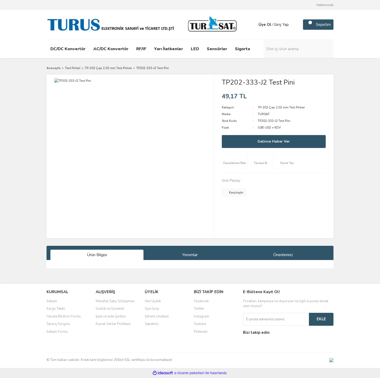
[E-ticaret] (189, 372)
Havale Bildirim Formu (64, 316)
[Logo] (143, 24)
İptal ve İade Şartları (111, 316)
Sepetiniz (151, 324)
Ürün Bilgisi (97, 255)
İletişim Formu (57, 331)
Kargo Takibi (56, 308)
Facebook (201, 301)
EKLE (321, 319)
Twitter (199, 308)
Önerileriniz (283, 255)
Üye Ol (265, 24)
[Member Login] (253, 24)
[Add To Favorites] (235, 162)
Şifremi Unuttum (157, 316)
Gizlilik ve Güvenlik (110, 308)
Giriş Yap (281, 24)
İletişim (52, 301)
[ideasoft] (163, 372)
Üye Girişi (152, 308)
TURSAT (264, 114)
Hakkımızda (324, 5)
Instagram (201, 316)
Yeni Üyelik (153, 301)
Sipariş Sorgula (58, 324)
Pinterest (200, 331)
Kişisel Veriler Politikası (113, 324)
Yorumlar (190, 255)
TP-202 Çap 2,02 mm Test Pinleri (281, 107)
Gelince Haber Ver (273, 141)
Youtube (200, 324)
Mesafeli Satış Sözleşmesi (115, 301)
